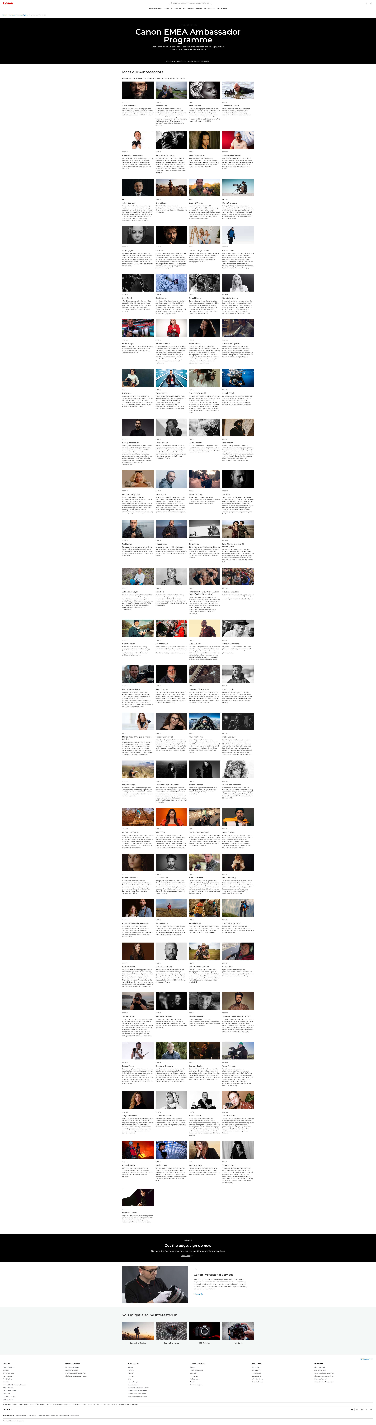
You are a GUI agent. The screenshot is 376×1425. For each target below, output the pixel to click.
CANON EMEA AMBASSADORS (176, 61)
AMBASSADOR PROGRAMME (188, 25)
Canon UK (7, 1409)
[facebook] (352, 1409)
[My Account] (366, 3)
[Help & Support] (216, 8)
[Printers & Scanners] (186, 8)
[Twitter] (366, 1409)
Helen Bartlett (21, 1415)
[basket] (371, 3)
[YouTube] (371, 1409)
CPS (195, 1269)
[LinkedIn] (361, 1409)
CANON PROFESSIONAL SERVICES (199, 61)
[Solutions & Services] (202, 8)
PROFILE (125, 102)
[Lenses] (169, 8)
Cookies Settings (131, 1404)
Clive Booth (32, 1415)
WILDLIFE (125, 828)
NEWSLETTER (188, 1240)
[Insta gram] (357, 1409)
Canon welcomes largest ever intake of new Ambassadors (58, 1415)
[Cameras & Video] (162, 8)
